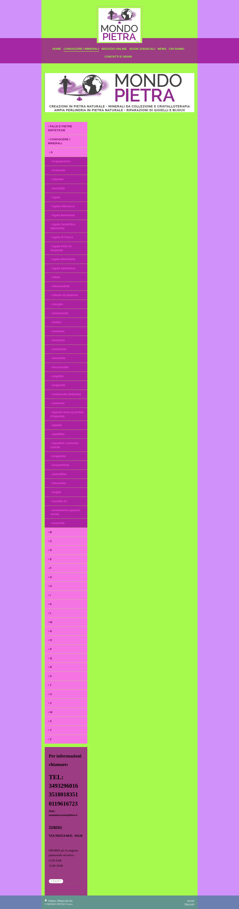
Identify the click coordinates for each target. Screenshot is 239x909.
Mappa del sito (65, 900)
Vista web (189, 904)
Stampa (52, 900)
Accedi (190, 900)
